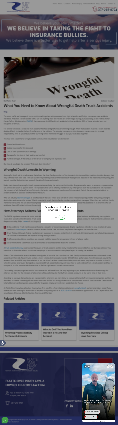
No (56, 217)
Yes (62, 217)
